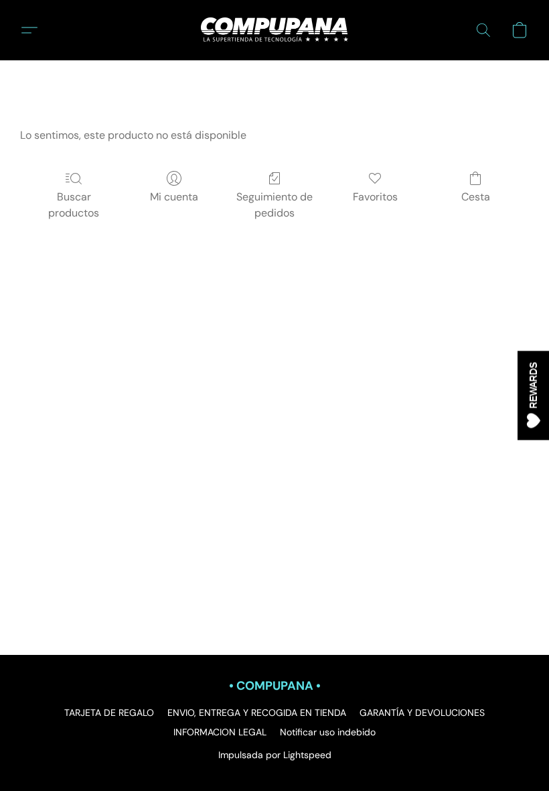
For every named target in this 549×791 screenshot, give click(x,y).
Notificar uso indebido (328, 732)
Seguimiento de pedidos (274, 205)
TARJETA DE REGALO (109, 713)
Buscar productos (73, 205)
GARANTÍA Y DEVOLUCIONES (422, 713)
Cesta (475, 197)
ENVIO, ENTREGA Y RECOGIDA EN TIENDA (256, 713)
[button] (274, 30)
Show (533, 395)
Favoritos (375, 197)
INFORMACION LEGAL (219, 732)
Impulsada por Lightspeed (274, 755)
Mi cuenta (174, 197)
